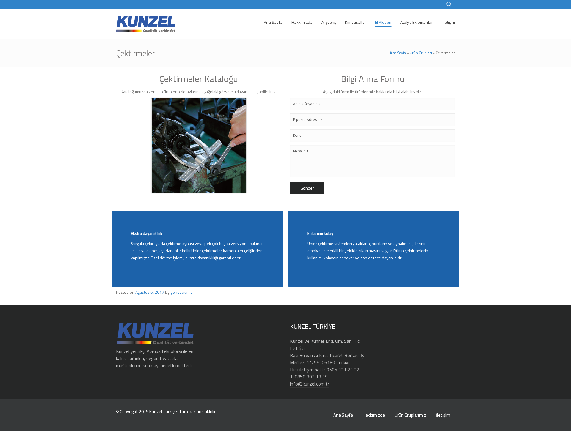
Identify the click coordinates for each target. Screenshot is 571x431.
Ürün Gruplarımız (410, 415)
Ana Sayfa (398, 53)
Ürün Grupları (421, 53)
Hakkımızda (374, 415)
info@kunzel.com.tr (309, 383)
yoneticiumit (181, 292)
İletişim (443, 415)
